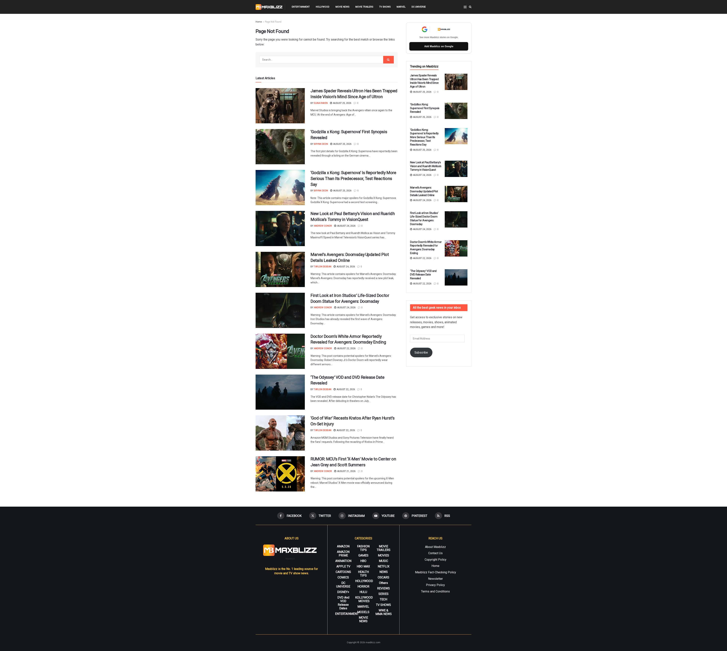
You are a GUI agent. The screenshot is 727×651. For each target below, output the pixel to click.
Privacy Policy (435, 585)
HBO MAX (363, 566)
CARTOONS (343, 572)
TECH (383, 599)
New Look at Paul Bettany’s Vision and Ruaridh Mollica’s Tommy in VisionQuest (425, 166)
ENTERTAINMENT (301, 6)
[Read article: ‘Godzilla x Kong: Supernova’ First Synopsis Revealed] (280, 146)
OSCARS (383, 577)
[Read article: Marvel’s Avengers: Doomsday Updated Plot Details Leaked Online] (280, 269)
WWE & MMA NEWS (383, 612)
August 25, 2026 (341, 103)
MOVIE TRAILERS (364, 6)
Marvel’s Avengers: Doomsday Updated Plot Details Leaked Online (424, 191)
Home (259, 21)
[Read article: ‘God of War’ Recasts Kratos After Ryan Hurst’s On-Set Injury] (280, 433)
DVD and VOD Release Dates (343, 603)
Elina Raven (321, 103)
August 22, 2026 (346, 348)
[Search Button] (470, 7)
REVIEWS (383, 588)
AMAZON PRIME (343, 553)
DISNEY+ (343, 592)
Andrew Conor (323, 226)
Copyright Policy (435, 559)
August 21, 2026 (346, 471)
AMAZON (343, 546)
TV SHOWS (385, 6)
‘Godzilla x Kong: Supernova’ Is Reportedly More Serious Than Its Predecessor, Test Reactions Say (353, 178)
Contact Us (435, 553)
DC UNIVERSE (419, 6)
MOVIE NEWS (342, 6)
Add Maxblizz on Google (438, 46)
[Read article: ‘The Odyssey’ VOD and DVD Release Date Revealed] (280, 392)
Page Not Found (273, 21)
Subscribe (421, 352)
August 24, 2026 (346, 226)
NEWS (383, 572)
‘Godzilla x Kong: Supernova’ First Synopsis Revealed (424, 108)
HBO (363, 561)
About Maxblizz (435, 547)
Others (383, 583)
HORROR (363, 586)
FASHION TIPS (363, 548)
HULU (363, 592)
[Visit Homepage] (269, 7)
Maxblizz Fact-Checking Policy (435, 572)
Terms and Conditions (435, 591)
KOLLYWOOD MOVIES (364, 599)
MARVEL (401, 6)
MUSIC (383, 561)
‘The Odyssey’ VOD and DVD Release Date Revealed (423, 274)
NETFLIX (383, 566)
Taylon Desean (322, 266)
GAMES (363, 555)
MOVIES (383, 555)
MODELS (363, 612)
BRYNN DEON (321, 144)
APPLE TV (343, 566)
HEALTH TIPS (363, 573)
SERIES (383, 594)
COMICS (343, 577)
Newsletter (435, 579)
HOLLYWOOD (322, 6)
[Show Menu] (465, 7)
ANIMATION (343, 561)
